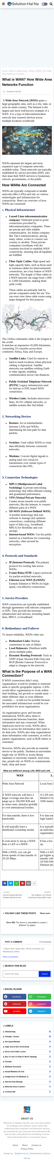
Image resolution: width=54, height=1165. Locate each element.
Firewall (27, 1062)
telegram (41, 1011)
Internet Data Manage (27, 1082)
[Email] (28, 883)
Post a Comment (10, 957)
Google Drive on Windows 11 (27, 1077)
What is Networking (18, 71)
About (25, 1145)
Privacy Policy (27, 1149)
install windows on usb (27, 1072)
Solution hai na (21, 1153)
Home (5, 71)
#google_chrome (28, 1037)
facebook (16, 997)
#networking (28, 1032)
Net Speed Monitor (27, 1042)
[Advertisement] (27, 38)
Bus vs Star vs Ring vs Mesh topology (27, 1057)
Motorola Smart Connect (27, 1087)
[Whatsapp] (16, 883)
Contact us (36, 1145)
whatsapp (41, 997)
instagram (41, 1004)
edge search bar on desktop (27, 1047)
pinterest (17, 1004)
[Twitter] (10, 883)
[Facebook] (4, 883)
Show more (45, 913)
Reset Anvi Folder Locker (27, 1052)
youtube (16, 1011)
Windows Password (27, 1067)
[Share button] (34, 883)
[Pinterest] (22, 883)
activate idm (27, 1092)
